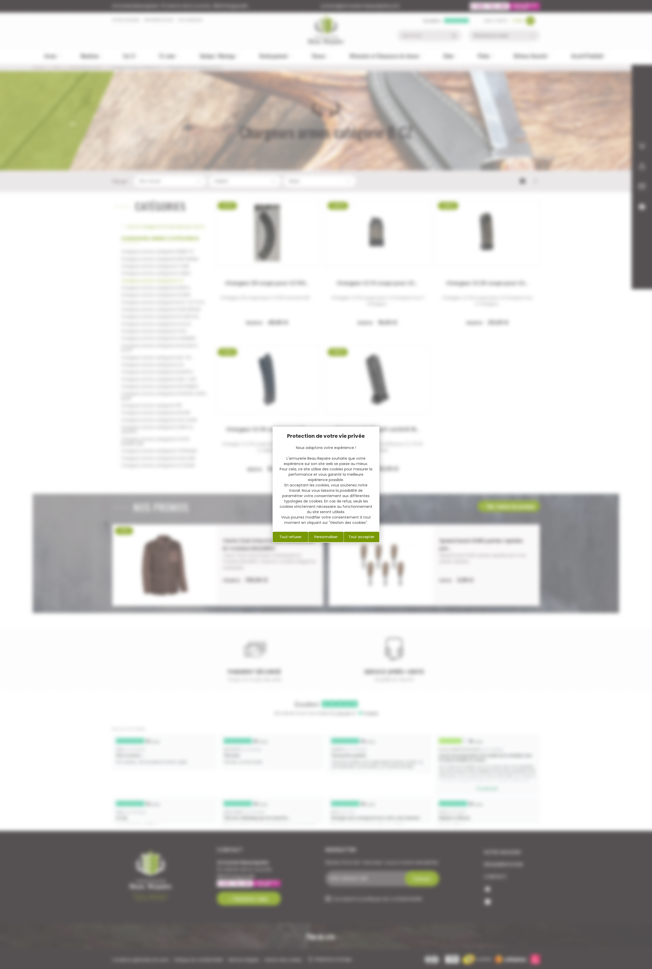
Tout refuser (290, 536)
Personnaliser (326, 536)
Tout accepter (361, 536)
